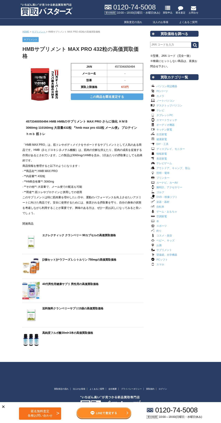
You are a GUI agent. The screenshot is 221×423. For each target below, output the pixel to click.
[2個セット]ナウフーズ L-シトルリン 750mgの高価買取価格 (79, 259)
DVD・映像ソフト (166, 196)
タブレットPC (164, 115)
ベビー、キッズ (165, 240)
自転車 (160, 206)
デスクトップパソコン (169, 105)
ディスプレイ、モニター (170, 148)
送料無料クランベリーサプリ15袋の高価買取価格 (72, 308)
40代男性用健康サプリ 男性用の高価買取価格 (70, 284)
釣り (159, 230)
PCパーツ (162, 91)
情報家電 (161, 153)
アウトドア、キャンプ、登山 (173, 168)
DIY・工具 (162, 144)
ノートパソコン (165, 100)
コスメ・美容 (164, 235)
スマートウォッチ (166, 120)
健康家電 (161, 139)
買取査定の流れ (133, 22)
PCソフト (162, 259)
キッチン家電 (164, 129)
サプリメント (164, 249)
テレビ (160, 110)
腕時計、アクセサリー (169, 187)
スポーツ (161, 225)
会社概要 (112, 389)
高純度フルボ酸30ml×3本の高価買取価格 (67, 332)
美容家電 (161, 158)
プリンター (162, 177)
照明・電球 (162, 172)
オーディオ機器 (165, 124)
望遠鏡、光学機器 (166, 254)
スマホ (160, 264)
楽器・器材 (162, 201)
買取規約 (150, 389)
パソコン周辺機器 (166, 86)
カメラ (160, 95)
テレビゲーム (164, 163)
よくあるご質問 (188, 22)
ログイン (163, 389)
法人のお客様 (160, 22)
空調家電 (161, 216)
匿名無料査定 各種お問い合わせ (40, 413)
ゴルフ (160, 192)
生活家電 (161, 134)
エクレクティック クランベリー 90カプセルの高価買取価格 (79, 235)
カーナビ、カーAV (167, 182)
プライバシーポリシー (131, 389)
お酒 (159, 245)
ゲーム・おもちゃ (166, 211)
